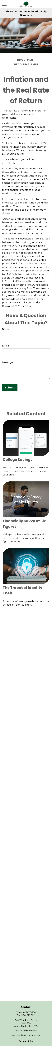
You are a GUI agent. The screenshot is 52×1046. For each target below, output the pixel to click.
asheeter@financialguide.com (26, 1035)
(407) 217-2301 (29, 1012)
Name (6, 329)
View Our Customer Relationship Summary (26, 13)
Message (7, 362)
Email (5, 345)
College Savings (17, 459)
